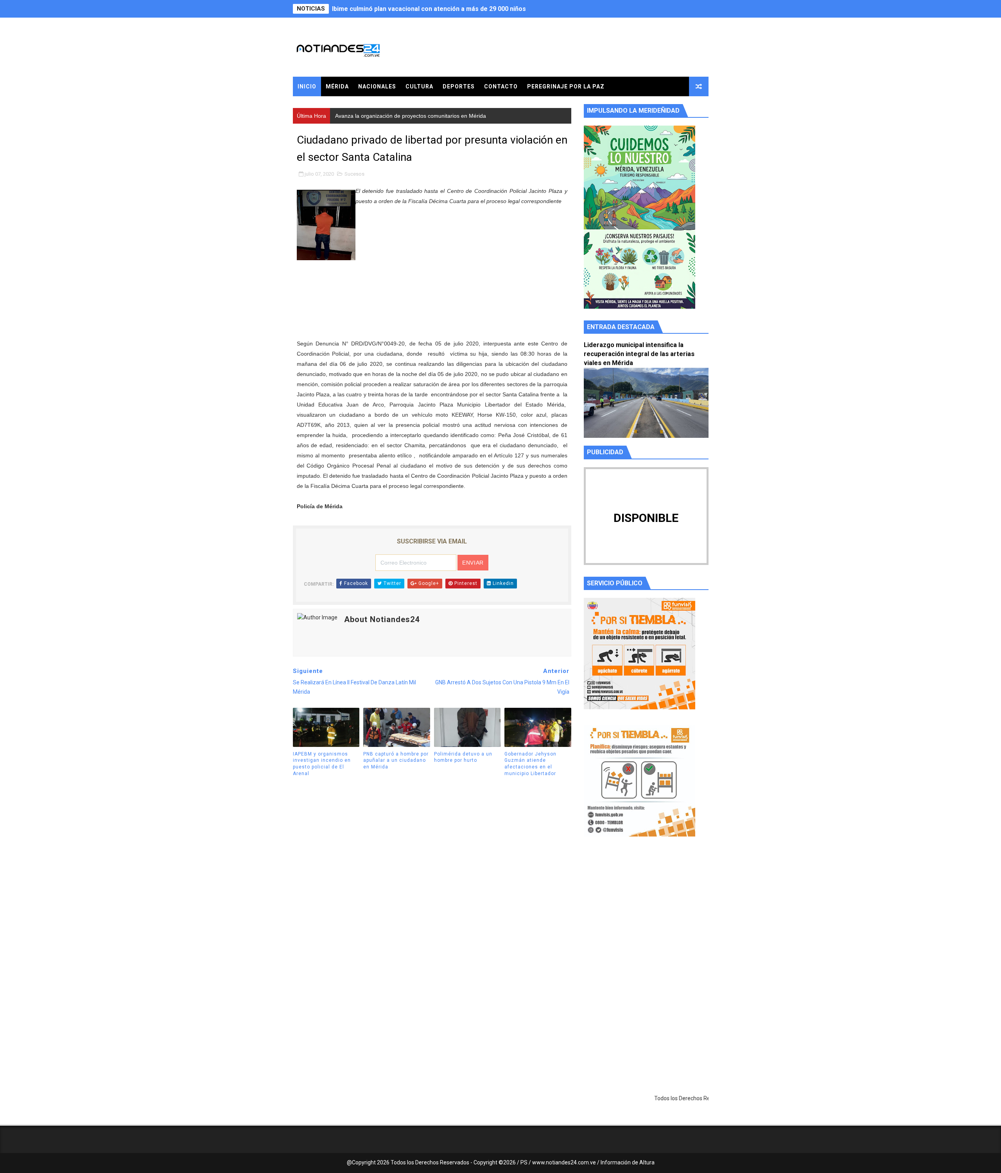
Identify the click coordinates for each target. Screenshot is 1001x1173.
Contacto (501, 86)
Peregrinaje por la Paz (566, 86)
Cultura (419, 86)
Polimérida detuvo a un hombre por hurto (463, 757)
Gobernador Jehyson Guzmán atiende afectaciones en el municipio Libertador (530, 763)
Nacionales (377, 86)
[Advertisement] (646, 917)
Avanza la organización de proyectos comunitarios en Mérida (423, 9)
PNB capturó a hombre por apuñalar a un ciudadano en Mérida (396, 760)
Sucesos (354, 174)
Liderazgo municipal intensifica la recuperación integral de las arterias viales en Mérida (639, 354)
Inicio (307, 86)
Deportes (459, 86)
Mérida (337, 86)
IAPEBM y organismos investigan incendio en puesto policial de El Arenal (322, 763)
